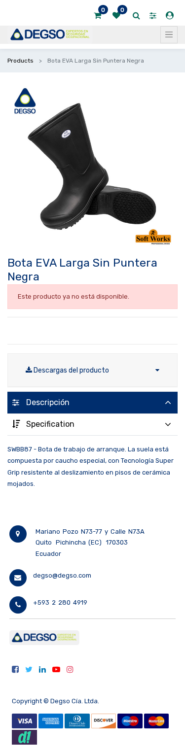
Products (20, 60)
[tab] (92, 402)
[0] (97, 16)
